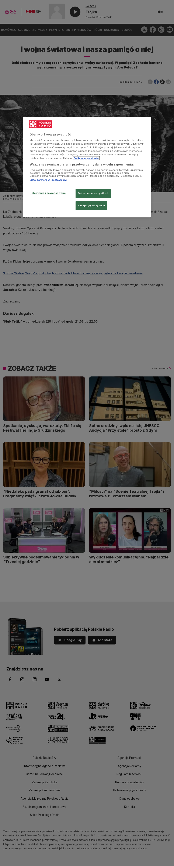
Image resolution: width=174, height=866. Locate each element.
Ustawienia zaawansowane (48, 193)
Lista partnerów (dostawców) (48, 179)
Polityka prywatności (86, 158)
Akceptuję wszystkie (91, 205)
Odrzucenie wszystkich (93, 193)
